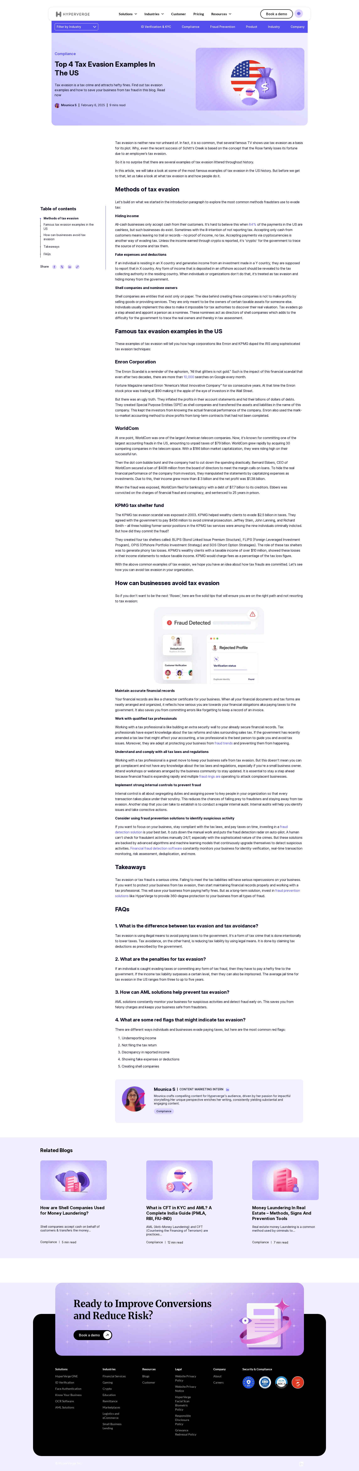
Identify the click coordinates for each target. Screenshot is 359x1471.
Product (251, 26)
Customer (178, 14)
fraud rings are (209, 776)
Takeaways (51, 246)
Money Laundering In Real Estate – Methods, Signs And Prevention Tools (281, 1213)
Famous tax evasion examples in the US (69, 226)
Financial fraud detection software (155, 848)
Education (109, 1395)
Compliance (190, 26)
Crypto (107, 1388)
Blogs (145, 1376)
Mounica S (69, 105)
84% (252, 224)
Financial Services (114, 1376)
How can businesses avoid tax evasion (65, 237)
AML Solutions (64, 1407)
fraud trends (223, 743)
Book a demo (276, 14)
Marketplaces (111, 1407)
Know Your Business (68, 1395)
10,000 (188, 377)
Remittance (110, 1401)
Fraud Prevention (222, 26)
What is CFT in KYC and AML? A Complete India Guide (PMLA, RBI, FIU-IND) (179, 1213)
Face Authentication (68, 1388)
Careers (218, 1382)
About (217, 1376)
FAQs (47, 254)
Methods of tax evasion (61, 218)
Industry (274, 26)
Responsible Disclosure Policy (183, 1420)
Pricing (198, 14)
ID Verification (64, 1382)
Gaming (108, 1382)
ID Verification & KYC (156, 26)
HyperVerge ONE (66, 1376)
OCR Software (64, 1401)
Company (298, 26)
